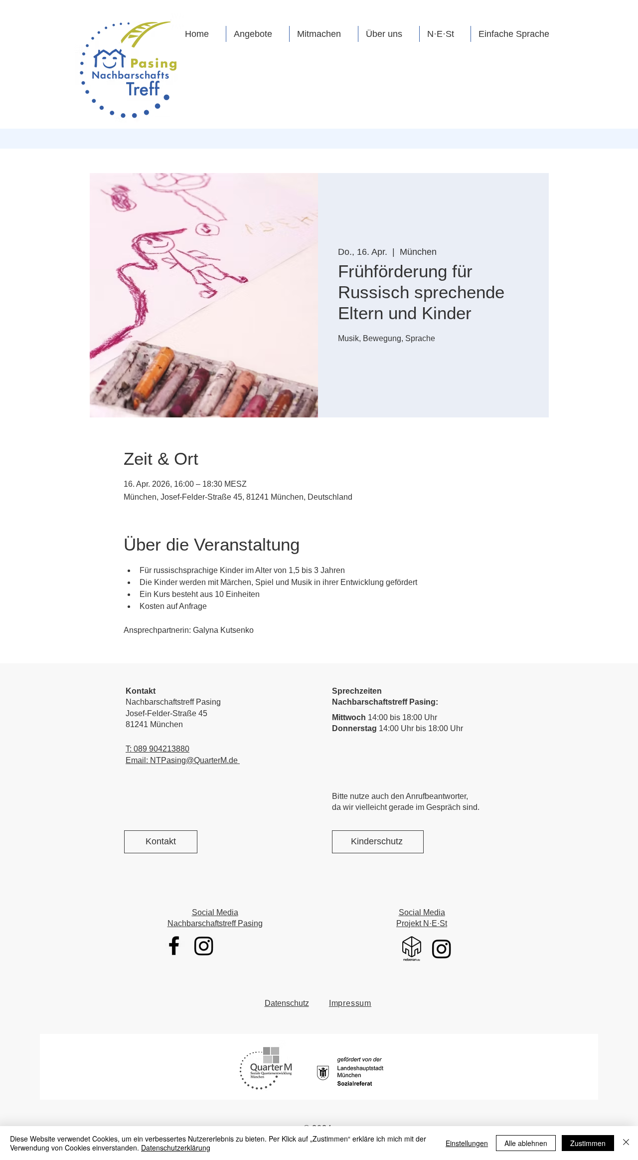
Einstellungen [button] (467, 1143)
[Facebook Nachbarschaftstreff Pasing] (173, 945)
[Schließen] (626, 1143)
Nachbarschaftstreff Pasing (215, 923)
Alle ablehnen (525, 1143)
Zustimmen (588, 1143)
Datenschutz (287, 1003)
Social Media (215, 912)
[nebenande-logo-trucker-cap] (411, 948)
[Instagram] (203, 945)
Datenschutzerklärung (175, 1148)
